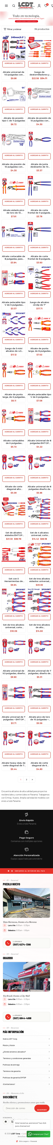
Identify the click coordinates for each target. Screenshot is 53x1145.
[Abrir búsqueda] (14, 6)
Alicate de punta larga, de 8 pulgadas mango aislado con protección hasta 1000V (39, 349)
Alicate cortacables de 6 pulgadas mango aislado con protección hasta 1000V (13, 441)
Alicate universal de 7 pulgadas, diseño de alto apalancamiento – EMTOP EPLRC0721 (39, 672)
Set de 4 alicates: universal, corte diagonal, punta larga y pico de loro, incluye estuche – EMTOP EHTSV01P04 (39, 534)
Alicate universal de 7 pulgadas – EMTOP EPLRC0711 (13, 718)
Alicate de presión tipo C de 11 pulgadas (13, 119)
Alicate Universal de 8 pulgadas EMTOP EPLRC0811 (39, 441)
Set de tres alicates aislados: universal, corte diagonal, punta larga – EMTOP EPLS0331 (39, 580)
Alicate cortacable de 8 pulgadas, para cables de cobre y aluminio (13, 257)
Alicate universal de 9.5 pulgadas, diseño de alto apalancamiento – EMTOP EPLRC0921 (14, 672)
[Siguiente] (32, 779)
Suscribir (42, 1110)
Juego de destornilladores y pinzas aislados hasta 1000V (39, 73)
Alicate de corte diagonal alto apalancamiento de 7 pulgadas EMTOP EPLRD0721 (13, 487)
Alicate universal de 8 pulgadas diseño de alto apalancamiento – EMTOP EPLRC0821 (39, 487)
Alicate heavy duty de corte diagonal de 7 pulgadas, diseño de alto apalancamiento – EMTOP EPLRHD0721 (14, 764)
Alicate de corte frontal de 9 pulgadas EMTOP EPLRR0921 (39, 211)
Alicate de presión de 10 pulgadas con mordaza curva (13, 165)
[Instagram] (12, 1121)
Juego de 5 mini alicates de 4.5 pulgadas (13, 349)
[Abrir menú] (6, 6)
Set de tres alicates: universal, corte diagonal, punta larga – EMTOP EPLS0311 (13, 626)
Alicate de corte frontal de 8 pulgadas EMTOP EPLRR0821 (39, 257)
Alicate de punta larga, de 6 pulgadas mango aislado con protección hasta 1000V (14, 395)
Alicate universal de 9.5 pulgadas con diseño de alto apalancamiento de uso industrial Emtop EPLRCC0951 (13, 73)
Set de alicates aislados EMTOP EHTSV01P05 (13, 534)
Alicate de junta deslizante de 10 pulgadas (39, 165)
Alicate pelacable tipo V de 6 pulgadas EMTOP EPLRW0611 (13, 303)
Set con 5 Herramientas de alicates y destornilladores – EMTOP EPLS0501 (13, 580)
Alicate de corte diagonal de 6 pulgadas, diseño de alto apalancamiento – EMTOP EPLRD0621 (39, 764)
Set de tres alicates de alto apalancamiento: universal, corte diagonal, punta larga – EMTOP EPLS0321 (39, 626)
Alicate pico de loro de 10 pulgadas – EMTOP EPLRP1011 (39, 718)
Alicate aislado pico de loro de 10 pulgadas (13, 211)
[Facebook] (5, 1121)
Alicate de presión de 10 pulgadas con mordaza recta (39, 119)
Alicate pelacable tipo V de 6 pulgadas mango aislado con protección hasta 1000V (39, 395)
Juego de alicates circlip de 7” (39, 303)
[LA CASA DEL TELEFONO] (26, 5)
